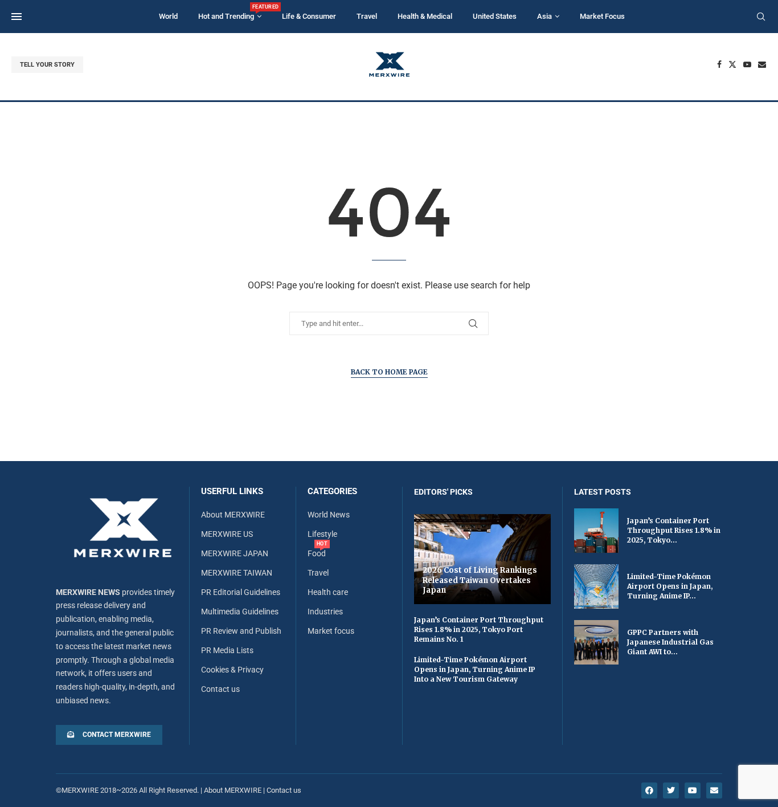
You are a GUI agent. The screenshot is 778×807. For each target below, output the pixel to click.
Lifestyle (322, 534)
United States (495, 16)
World (168, 16)
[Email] (762, 64)
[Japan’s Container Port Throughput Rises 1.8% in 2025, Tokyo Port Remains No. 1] (596, 530)
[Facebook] (719, 64)
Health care (328, 592)
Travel (367, 16)
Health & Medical (425, 16)
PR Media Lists (227, 650)
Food (317, 553)
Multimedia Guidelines (240, 612)
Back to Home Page (389, 372)
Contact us (220, 689)
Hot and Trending (229, 12)
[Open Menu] (16, 16)
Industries (325, 612)
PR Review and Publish (241, 631)
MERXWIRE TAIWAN (236, 573)
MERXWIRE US (227, 534)
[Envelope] (714, 790)
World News (329, 515)
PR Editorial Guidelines (240, 592)
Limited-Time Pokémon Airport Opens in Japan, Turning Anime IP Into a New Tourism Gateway (474, 669)
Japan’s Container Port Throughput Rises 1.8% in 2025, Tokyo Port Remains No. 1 (478, 629)
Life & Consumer (309, 16)
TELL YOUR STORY (47, 64)
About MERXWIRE (233, 515)
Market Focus (602, 16)
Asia (544, 16)
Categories (332, 491)
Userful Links (232, 491)
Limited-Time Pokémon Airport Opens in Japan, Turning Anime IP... (670, 586)
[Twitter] (732, 64)
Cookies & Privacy (232, 670)
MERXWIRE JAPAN (234, 553)
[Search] (761, 17)
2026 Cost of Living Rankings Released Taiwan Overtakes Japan (480, 580)
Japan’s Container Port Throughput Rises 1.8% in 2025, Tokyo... (673, 530)
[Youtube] (747, 64)
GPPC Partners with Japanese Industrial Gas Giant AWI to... (670, 642)
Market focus (331, 631)
